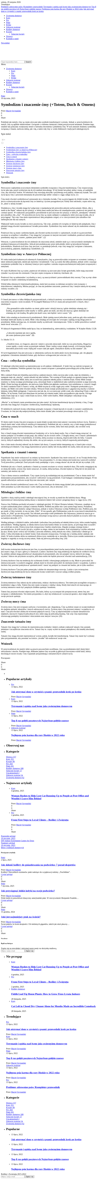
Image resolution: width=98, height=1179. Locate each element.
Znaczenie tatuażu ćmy (15, 170)
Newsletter (5, 43)
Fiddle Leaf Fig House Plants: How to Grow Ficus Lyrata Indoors (45, 994)
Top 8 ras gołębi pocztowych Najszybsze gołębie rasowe (40, 720)
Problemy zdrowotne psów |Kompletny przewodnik (22, 7)
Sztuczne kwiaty (17, 34)
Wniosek (9, 173)
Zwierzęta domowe (14, 16)
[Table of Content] (49, 140)
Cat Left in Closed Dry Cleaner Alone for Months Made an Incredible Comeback (53, 1006)
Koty (8, 18)
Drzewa (9, 36)
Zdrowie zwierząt (13, 27)
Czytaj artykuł (6, 874)
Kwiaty (9, 32)
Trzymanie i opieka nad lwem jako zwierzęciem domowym (67, 7)
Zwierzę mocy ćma (13, 168)
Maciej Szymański (13, 111)
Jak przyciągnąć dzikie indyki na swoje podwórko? (28, 890)
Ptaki (8, 22)
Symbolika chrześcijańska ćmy (18, 152)
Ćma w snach (11, 156)
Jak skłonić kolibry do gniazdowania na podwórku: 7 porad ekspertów (38, 864)
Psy (7, 20)
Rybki (8, 25)
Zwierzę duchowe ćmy (15, 163)
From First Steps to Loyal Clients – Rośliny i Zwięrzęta (40, 820)
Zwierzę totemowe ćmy (15, 166)
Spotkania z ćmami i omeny (17, 159)
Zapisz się (29, 951)
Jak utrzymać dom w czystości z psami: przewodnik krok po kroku (46, 691)
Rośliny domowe (13, 29)
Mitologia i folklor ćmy (15, 161)
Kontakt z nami (12, 39)
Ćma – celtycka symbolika (16, 154)
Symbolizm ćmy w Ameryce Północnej (21, 150)
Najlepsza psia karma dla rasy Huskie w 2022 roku (62, 9)
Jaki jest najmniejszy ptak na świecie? (21, 916)
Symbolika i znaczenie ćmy (17, 147)
